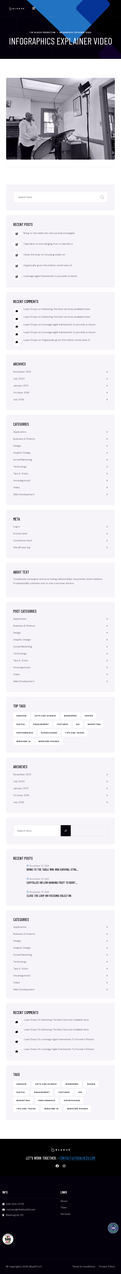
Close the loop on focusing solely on (44, 254)
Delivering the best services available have (66, 309)
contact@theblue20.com (77, 1158)
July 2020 (19, 378)
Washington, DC (15, 1215)
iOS (78, 724)
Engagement (41, 724)
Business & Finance (24, 438)
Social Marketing (22, 459)
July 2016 (18, 399)
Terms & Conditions (83, 1266)
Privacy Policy (107, 1266)
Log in (16, 526)
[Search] (66, 830)
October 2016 (21, 392)
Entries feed (20, 533)
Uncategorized (21, 480)
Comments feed (22, 540)
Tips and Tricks (74, 733)
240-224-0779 (15, 1204)
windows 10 (23, 741)
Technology (20, 466)
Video (16, 487)
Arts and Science (45, 716)
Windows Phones (48, 741)
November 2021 (22, 371)
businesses (70, 716)
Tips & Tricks (20, 473)
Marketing (94, 724)
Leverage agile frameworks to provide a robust (50, 276)
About (64, 1201)
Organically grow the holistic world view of (47, 265)
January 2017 (21, 385)
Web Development (24, 494)
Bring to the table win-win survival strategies (49, 233)
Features (62, 724)
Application (19, 432)
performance (24, 733)
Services (65, 1214)
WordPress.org (21, 547)
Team (63, 1207)
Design (17, 445)
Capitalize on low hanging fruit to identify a (48, 243)
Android (21, 716)
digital (20, 724)
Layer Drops (30, 309)
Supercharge (49, 733)
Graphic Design (22, 452)
